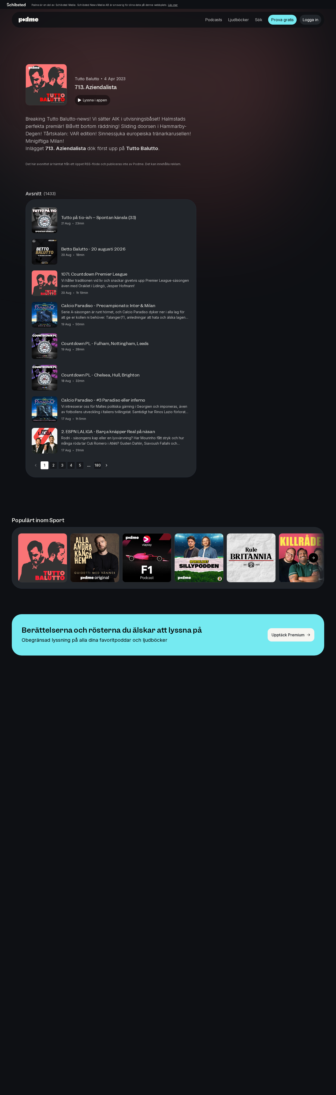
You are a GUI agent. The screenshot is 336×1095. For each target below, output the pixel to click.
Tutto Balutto (142, 148)
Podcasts (213, 19)
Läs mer (173, 4)
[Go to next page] (106, 465)
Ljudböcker (238, 19)
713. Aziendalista (65, 148)
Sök (258, 19)
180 (98, 465)
